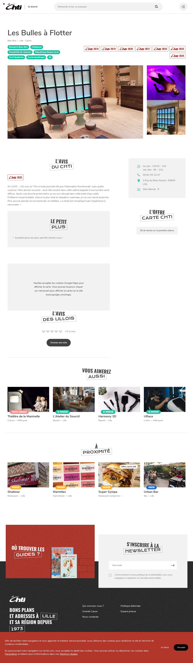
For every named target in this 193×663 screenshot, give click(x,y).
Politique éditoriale (130, 606)
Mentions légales (69, 654)
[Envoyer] (173, 565)
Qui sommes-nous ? (93, 606)
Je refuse (165, 647)
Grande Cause (89, 611)
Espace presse (128, 611)
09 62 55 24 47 (151, 175)
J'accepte (181, 647)
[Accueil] (14, 6)
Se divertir (33, 7)
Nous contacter (90, 616)
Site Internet (149, 189)
